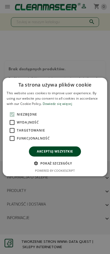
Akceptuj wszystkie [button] (55, 151)
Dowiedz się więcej (57, 103)
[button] (55, 163)
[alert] (55, 127)
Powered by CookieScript (55, 171)
